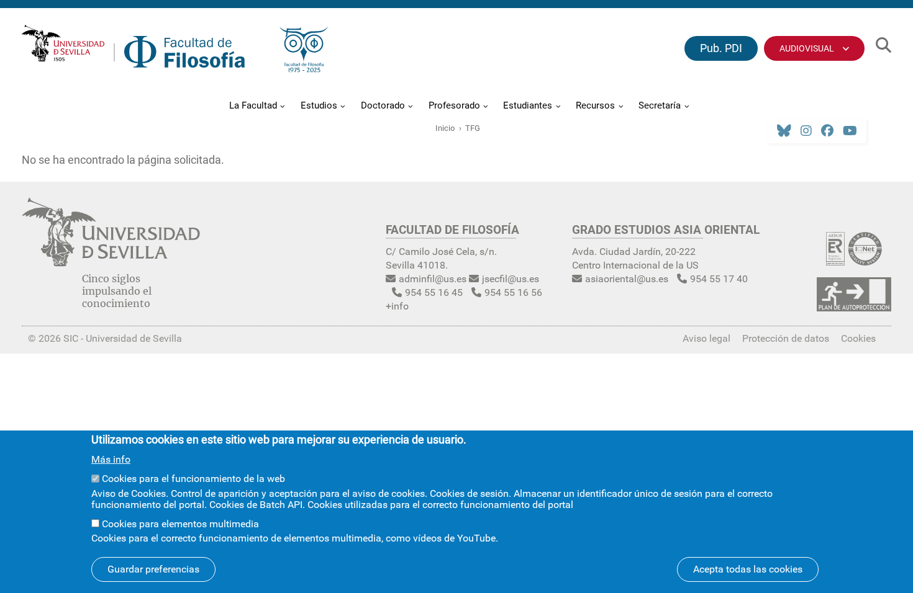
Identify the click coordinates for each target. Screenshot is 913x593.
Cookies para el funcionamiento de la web (193, 478)
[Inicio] (184, 55)
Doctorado (383, 105)
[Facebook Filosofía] (827, 131)
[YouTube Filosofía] (850, 131)
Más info (110, 459)
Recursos (595, 105)
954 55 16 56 (513, 292)
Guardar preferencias (153, 569)
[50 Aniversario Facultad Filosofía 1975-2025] (303, 52)
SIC (70, 338)
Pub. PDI (721, 48)
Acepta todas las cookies (747, 569)
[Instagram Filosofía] (806, 131)
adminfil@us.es (432, 279)
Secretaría (659, 105)
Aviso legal (706, 338)
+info (397, 306)
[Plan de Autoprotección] (854, 307)
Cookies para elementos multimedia (180, 523)
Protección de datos (785, 338)
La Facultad (253, 105)
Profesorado (454, 105)
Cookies (858, 338)
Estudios (319, 105)
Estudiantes (527, 105)
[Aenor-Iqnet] (854, 261)
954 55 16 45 (434, 292)
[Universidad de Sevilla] (111, 262)
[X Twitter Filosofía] (784, 131)
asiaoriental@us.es (626, 279)
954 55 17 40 (719, 279)
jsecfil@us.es (510, 279)
